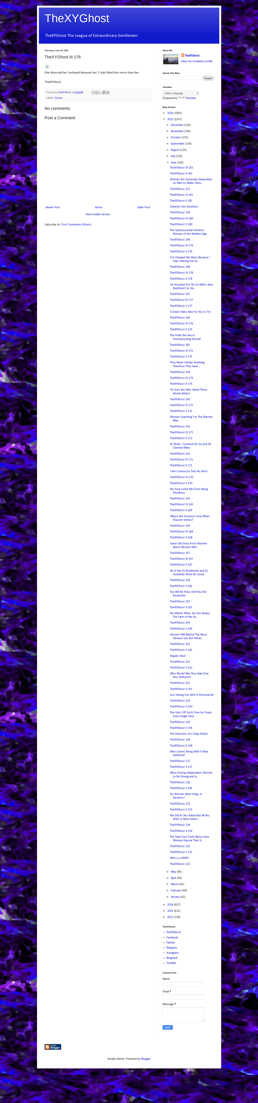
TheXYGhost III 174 (181, 378)
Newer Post (53, 207)
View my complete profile (196, 61)
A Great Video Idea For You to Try (190, 311)
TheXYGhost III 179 (181, 245)
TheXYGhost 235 (180, 601)
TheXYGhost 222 (180, 864)
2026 (170, 113)
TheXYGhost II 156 (181, 788)
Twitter (170, 942)
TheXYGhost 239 (180, 498)
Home (98, 207)
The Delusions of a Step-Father (189, 733)
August (175, 150)
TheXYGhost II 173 (181, 411)
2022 (170, 917)
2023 (170, 911)
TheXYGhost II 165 (181, 607)
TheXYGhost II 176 (181, 329)
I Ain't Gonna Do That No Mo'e (189, 471)
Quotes (58, 98)
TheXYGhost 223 (180, 846)
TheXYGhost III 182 (181, 167)
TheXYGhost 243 (180, 399)
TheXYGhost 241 (180, 453)
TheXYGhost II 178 (181, 278)
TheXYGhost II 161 (181, 689)
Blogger (145, 1058)
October (176, 137)
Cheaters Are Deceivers (184, 206)
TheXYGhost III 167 (181, 558)
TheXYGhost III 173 (181, 405)
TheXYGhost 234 (180, 622)
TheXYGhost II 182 (181, 173)
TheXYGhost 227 (180, 761)
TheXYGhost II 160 (181, 706)
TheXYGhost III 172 (181, 432)
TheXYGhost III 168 (181, 531)
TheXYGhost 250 (180, 212)
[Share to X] (101, 92)
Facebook (172, 937)
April (174, 878)
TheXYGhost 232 (180, 661)
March (175, 884)
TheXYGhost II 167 (181, 564)
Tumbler (171, 963)
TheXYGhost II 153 (181, 852)
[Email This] (93, 92)
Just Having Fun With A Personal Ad (191, 695)
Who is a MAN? (179, 858)
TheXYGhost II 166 (181, 586)
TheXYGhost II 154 (181, 831)
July (173, 156)
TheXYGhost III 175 (181, 350)
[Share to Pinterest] (108, 92)
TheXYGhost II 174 (181, 383)
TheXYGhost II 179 (181, 251)
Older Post (143, 207)
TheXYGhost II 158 (181, 745)
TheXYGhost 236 (180, 580)
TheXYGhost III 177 (181, 300)
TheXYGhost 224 (180, 825)
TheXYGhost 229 (180, 722)
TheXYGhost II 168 (181, 537)
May (174, 871)
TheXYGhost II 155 (181, 809)
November (177, 131)
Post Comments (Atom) (76, 224)
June (174, 162)
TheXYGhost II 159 (181, 728)
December (177, 125)
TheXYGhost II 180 (181, 224)
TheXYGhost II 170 (181, 483)
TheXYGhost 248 (180, 267)
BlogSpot (172, 958)
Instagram (172, 952)
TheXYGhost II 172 (181, 438)
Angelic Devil (177, 656)
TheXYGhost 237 (180, 553)
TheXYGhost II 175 (181, 356)
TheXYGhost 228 (180, 739)
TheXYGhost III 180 (181, 218)
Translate (190, 98)
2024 (170, 904)
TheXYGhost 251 (180, 189)
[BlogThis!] (97, 92)
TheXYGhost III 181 (181, 195)
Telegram (171, 947)
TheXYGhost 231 (180, 683)
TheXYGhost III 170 (181, 477)
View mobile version (98, 214)
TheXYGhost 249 (180, 239)
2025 (170, 119)
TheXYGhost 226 (180, 782)
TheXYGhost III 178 (181, 272)
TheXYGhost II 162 (181, 667)
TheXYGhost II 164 (181, 628)
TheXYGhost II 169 (181, 510)
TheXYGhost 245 (180, 345)
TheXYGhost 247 (180, 294)
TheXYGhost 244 (180, 372)
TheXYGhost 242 (180, 426)
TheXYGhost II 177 (181, 306)
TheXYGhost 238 (180, 525)
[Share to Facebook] (104, 92)
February (176, 890)
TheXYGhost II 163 (181, 650)
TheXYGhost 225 (180, 803)
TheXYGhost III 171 (181, 459)
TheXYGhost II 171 (181, 465)
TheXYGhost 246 (180, 317)
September (178, 143)
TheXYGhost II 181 (181, 200)
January (175, 897)
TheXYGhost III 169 (181, 504)
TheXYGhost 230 (180, 700)
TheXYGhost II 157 (181, 767)
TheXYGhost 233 (180, 644)
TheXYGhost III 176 (181, 323)
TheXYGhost (77, 18)
